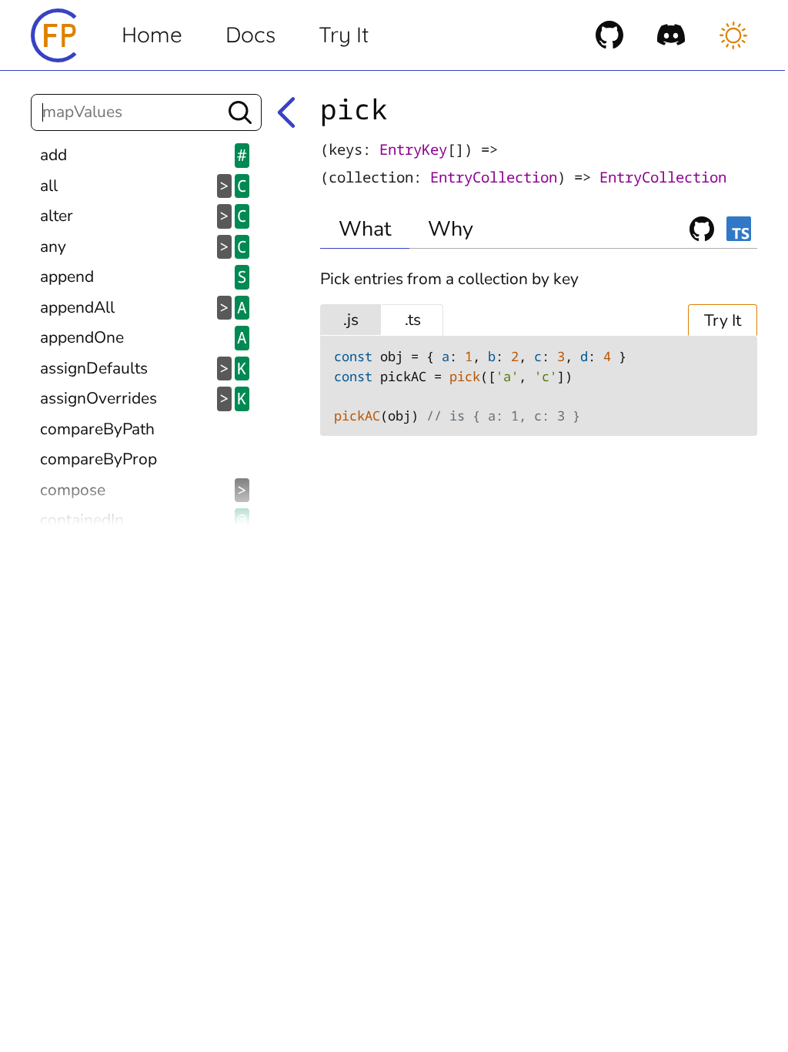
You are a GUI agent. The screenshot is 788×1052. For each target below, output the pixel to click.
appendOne (143, 337)
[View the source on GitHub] (609, 35)
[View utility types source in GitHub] (738, 228)
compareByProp (98, 459)
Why (450, 229)
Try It (344, 34)
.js (351, 319)
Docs (250, 34)
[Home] (58, 35)
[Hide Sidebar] (286, 112)
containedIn (143, 520)
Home (152, 34)
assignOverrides (143, 398)
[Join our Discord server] (671, 35)
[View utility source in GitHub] (701, 228)
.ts (413, 319)
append (143, 276)
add (143, 155)
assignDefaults (143, 368)
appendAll (143, 307)
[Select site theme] (733, 35)
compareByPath (97, 429)
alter (143, 215)
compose (143, 490)
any (143, 246)
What (365, 229)
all (143, 185)
